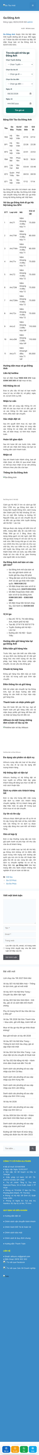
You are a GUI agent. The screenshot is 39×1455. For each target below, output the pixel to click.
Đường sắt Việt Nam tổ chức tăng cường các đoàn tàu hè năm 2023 (18, 1133)
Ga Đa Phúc (11, 884)
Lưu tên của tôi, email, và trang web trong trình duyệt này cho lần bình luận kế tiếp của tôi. (21, 948)
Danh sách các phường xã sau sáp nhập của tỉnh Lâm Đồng (18, 1086)
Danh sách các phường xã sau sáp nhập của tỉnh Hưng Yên (18, 1078)
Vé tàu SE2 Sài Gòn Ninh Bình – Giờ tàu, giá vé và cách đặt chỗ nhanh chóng (18, 1003)
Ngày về (9, 99)
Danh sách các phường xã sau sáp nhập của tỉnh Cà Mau (18, 1070)
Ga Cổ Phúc (11, 880)
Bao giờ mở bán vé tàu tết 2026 (17, 1036)
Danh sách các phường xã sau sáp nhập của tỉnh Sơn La (18, 1108)
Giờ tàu (9, 877)
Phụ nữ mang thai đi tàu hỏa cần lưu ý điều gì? (19, 1012)
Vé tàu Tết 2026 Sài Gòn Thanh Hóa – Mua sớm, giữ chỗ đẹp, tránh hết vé (19, 1020)
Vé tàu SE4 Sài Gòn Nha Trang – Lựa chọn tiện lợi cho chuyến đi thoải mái (19, 1053)
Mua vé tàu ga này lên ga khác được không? (19, 1028)
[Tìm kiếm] (33, 1148)
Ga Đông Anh (9, 34)
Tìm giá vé (19, 110)
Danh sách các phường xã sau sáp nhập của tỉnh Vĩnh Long (18, 1094)
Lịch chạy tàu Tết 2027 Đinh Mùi (17, 978)
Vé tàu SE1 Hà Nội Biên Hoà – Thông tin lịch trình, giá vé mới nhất (19, 985)
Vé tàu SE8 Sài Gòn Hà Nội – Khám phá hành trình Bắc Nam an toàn (18, 1116)
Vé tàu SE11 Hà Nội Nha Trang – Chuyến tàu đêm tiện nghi (17, 993)
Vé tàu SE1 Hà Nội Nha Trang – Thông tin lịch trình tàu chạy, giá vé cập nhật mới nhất (18, 1044)
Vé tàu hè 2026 (10, 1102)
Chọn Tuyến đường (13, 60)
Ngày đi (9, 89)
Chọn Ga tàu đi (12, 70)
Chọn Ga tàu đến (12, 79)
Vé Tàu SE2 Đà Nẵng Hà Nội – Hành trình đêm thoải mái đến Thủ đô (19, 1061)
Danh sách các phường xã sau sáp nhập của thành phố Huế (18, 1124)
